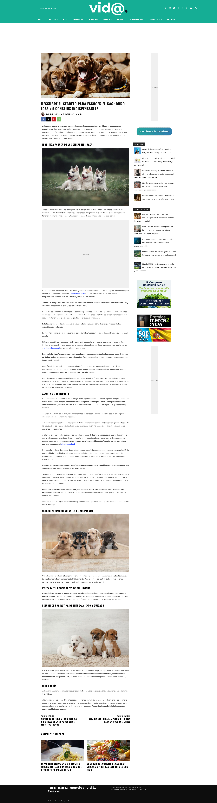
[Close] (147, 365)
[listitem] (108, 396)
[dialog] (108, 401)
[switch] (136, 400)
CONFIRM (93, 434)
